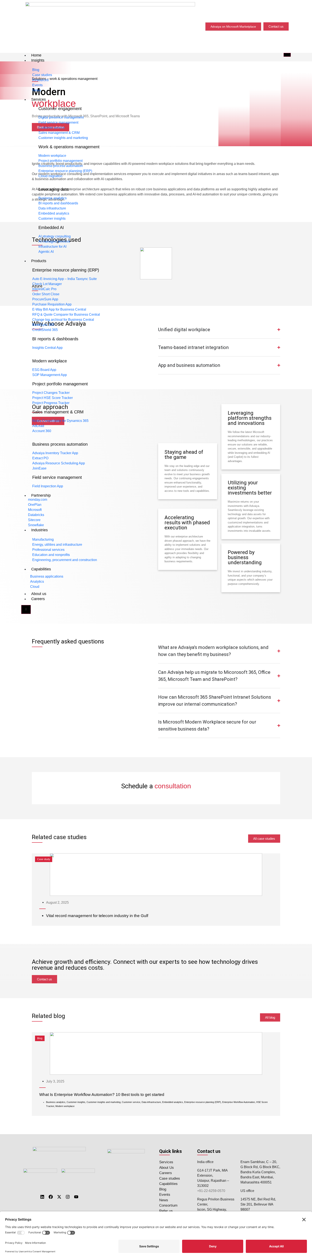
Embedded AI (51, 227)
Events (164, 1195)
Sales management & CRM (58, 412)
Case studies (169, 1178)
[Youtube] (76, 1197)
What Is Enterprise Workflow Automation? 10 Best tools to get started (101, 1094)
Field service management (57, 477)
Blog (162, 1189)
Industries (39, 530)
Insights (37, 60)
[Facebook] (51, 1197)
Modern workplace (49, 361)
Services (38, 99)
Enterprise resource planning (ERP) (65, 270)
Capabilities (41, 569)
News (163, 1200)
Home (36, 55)
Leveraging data (53, 189)
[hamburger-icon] (287, 55)
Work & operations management (69, 146)
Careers (38, 599)
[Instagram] (68, 1197)
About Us (166, 1168)
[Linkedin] (42, 1197)
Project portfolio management (60, 384)
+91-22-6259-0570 (211, 1191)
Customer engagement (60, 108)
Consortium (168, 1205)
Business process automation (60, 444)
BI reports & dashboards (55, 338)
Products (38, 261)
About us (38, 594)
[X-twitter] (59, 1197)
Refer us (166, 1211)
